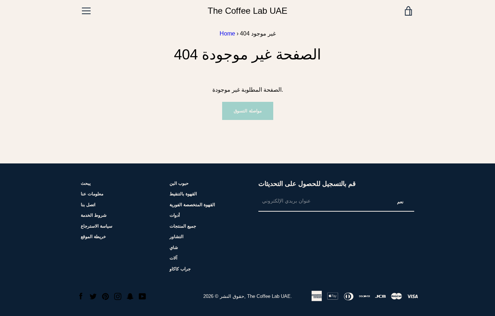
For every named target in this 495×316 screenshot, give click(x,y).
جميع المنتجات (183, 226)
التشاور (176, 236)
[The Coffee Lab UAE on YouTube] (142, 296)
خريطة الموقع (93, 236)
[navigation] (86, 11)
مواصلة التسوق (248, 110)
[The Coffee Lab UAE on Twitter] (93, 296)
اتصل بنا (88, 204)
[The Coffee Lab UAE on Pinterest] (105, 296)
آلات (173, 258)
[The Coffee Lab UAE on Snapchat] (130, 296)
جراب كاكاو (180, 268)
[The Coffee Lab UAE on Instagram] (117, 296)
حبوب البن (179, 183)
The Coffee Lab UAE (247, 11)
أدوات (175, 215)
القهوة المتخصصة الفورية (192, 204)
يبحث (86, 183)
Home (227, 33)
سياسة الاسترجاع (96, 226)
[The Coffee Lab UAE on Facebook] (80, 296)
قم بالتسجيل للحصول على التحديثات (307, 183)
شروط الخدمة (94, 215)
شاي (174, 247)
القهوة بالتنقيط (183, 193)
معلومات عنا (92, 193)
